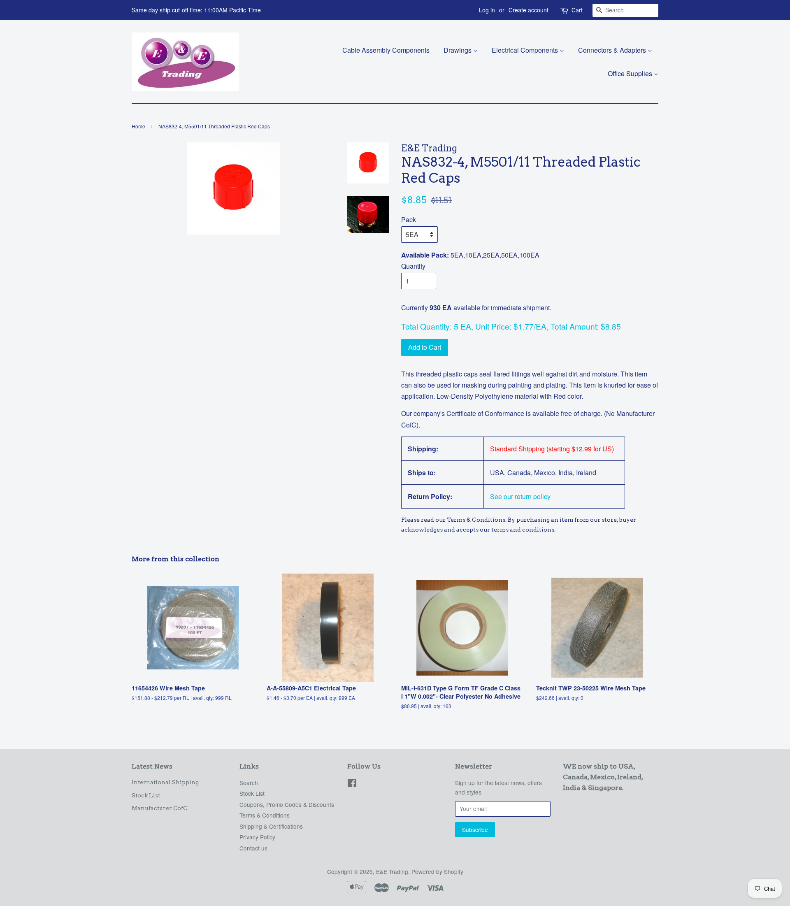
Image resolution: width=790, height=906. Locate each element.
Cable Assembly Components (386, 50)
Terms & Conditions (264, 815)
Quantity (413, 266)
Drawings (458, 50)
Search (248, 782)
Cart (577, 10)
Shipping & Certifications (271, 826)
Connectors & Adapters (613, 50)
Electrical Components (526, 50)
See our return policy (520, 496)
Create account (528, 10)
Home (138, 126)
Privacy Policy (257, 837)
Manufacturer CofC (159, 808)
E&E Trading (392, 871)
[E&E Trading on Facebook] (352, 784)
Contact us (253, 848)
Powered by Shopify (437, 871)
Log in (487, 10)
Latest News (152, 766)
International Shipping (165, 782)
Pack (408, 219)
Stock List (146, 795)
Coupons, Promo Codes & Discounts (286, 804)
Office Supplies (631, 73)
